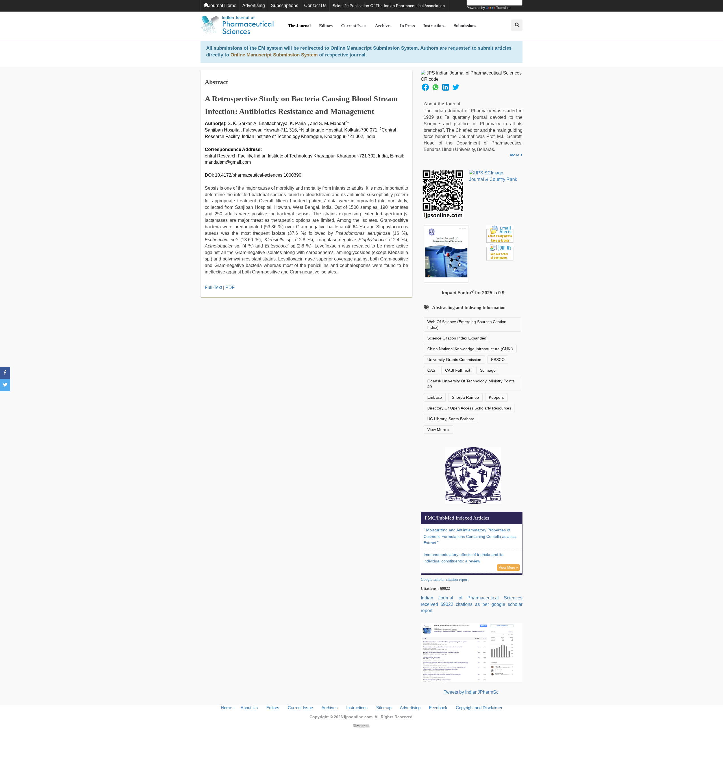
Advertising (253, 5)
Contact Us (315, 5)
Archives (383, 25)
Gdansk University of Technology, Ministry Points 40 (471, 384)
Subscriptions (284, 5)
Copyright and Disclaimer (479, 707)
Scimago (488, 370)
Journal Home (222, 5)
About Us (249, 707)
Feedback (438, 707)
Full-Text (213, 287)
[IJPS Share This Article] (425, 86)
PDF (230, 287)
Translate (503, 8)
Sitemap (383, 707)
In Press (407, 25)
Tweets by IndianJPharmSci (472, 692)
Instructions (434, 25)
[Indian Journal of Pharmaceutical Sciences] (237, 25)
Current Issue (354, 25)
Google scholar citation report (445, 579)
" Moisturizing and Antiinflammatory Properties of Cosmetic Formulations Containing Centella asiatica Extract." (470, 536)
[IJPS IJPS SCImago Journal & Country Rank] (493, 176)
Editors (326, 25)
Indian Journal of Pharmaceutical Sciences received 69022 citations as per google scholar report (471, 604)
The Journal (299, 25)
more (515, 155)
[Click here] (361, 725)
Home (226, 707)
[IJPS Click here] (471, 652)
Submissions (465, 25)
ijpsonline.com (358, 717)
